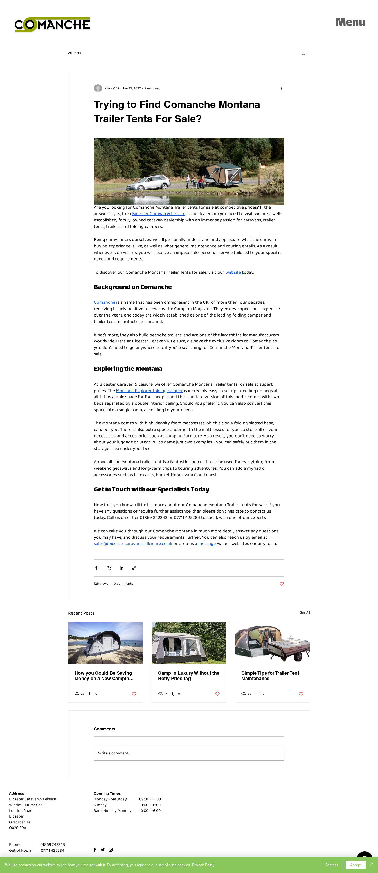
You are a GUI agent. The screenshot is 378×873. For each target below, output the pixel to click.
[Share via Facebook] (96, 567)
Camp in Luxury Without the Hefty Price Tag (188, 675)
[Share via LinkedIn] (121, 567)
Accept (355, 864)
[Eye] (52, 25)
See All (305, 613)
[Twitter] (102, 849)
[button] (350, 22)
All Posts (74, 53)
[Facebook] (94, 849)
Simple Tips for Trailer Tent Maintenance (270, 675)
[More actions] (281, 88)
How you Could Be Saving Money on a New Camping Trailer (103, 675)
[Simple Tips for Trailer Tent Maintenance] (272, 643)
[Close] (372, 865)
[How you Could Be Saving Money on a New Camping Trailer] (105, 643)
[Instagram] (110, 849)
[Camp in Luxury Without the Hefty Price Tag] (189, 643)
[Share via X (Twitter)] (108, 567)
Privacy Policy (203, 864)
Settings (331, 864)
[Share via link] (134, 567)
